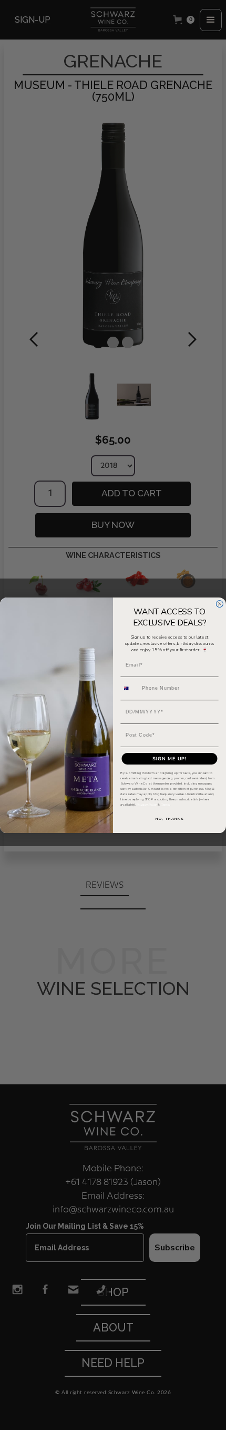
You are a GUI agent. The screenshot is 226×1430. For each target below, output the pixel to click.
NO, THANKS (169, 818)
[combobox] (130, 687)
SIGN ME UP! (169, 758)
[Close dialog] (219, 603)
